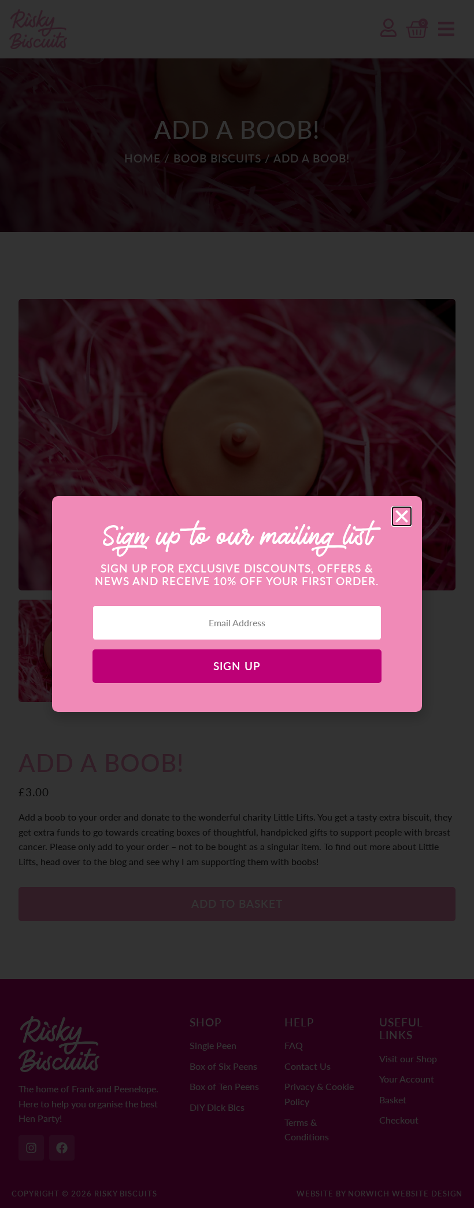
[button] (401, 516)
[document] (237, 604)
